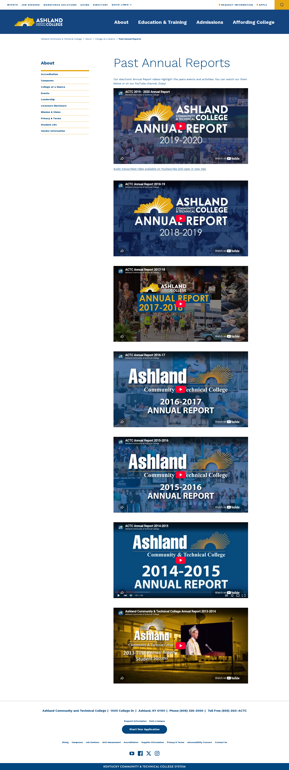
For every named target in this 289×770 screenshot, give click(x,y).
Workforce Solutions (60, 5)
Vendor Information (53, 130)
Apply (263, 5)
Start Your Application (144, 729)
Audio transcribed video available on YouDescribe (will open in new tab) (159, 168)
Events (45, 93)
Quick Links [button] (120, 4)
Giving (84, 5)
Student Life (49, 124)
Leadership (48, 99)
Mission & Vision (51, 112)
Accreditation (49, 74)
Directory (100, 5)
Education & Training (162, 22)
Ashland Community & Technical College (61, 39)
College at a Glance (105, 39)
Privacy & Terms (51, 118)
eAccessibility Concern (199, 742)
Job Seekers (31, 5)
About (121, 22)
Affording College (254, 22)
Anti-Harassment (111, 742)
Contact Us (221, 742)
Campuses (47, 80)
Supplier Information (152, 742)
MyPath (12, 5)
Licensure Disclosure (54, 105)
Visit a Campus (157, 721)
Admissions (209, 22)
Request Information (237, 5)
